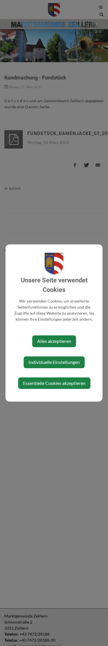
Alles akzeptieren (54, 341)
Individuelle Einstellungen (54, 362)
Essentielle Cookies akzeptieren (54, 383)
